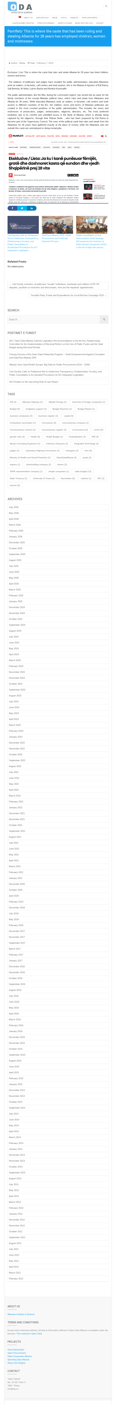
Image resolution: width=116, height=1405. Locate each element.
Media (54, 18)
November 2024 (17, 613)
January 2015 (15, 1084)
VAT (100, 478)
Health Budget (54, 436)
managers (72, 450)
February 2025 (16, 595)
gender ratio (17, 436)
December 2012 (17, 1219)
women (15, 485)
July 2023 (13, 701)
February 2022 (16, 801)
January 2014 (15, 1149)
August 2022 (15, 766)
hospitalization (77, 436)
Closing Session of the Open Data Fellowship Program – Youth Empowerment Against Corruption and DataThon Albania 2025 (57, 356)
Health (35, 436)
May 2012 (14, 1261)
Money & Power (65, 23)
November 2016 (17, 972)
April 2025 (14, 583)
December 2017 (17, 931)
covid (98, 430)
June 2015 (14, 1066)
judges (14, 450)
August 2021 (15, 837)
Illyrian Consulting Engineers (25, 443)
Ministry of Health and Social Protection (30, 457)
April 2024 (14, 654)
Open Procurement (46, 23)
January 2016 (15, 1031)
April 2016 (14, 1013)
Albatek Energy (57, 402)
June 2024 (14, 642)
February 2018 (16, 925)
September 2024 (17, 625)
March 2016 (15, 1019)
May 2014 (14, 1125)
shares (62, 464)
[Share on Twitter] (22, 208)
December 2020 (17, 884)
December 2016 (17, 966)
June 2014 (14, 1119)
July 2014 (13, 1113)
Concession (49, 423)
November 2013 (17, 1160)
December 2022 (17, 742)
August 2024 (15, 630)
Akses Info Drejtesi (84, 23)
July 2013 (13, 1184)
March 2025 (15, 589)
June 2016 (14, 1001)
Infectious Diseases (57, 443)
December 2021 (17, 813)
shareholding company (38, 464)
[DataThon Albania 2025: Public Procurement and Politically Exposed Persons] (57, 225)
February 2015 (16, 1078)
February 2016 (16, 1025)
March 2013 (15, 1202)
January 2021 (15, 878)
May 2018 (14, 919)
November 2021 (17, 819)
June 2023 (14, 707)
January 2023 (15, 736)
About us (28, 18)
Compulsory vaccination (23, 423)
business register (48, 416)
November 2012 (17, 1225)
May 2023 (14, 713)
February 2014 (16, 1143)
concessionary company (75, 423)
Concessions (80, 430)
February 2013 (16, 1208)
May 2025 (14, 577)
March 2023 (15, 725)
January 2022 (15, 807)
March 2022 (15, 795)
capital (69, 416)
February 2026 (16, 530)
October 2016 (15, 978)
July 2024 (13, 636)
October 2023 (15, 683)
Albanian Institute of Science (21, 1314)
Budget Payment (62, 409)
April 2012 (14, 1266)
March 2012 (15, 1272)
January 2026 (15, 536)
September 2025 (17, 554)
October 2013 (15, 1166)
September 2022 (17, 760)
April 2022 (14, 789)
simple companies (58, 471)
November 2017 (17, 937)
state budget (83, 471)
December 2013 (17, 1155)
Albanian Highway (32, 402)
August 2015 (15, 1060)
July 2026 (13, 507)
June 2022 (14, 778)
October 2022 (15, 754)
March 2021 (15, 866)
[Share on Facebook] (12, 208)
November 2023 (17, 678)
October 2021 (15, 825)
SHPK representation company (26, 471)
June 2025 (14, 572)
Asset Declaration (16, 1349)
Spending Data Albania (18, 1359)
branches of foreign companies (88, 402)
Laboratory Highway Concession (42, 450)
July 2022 (13, 772)
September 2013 (17, 1172)
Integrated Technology (86, 443)
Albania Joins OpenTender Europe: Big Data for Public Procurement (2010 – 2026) (49, 364)
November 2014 (17, 1096)
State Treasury (18, 478)
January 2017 (15, 960)
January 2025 (15, 601)
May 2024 (14, 648)
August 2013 (15, 1178)
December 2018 (17, 907)
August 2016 (15, 990)
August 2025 (15, 560)
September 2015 (17, 1054)
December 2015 (17, 1037)
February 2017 (16, 954)
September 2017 (17, 943)
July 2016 (13, 996)
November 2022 (17, 748)
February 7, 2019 (44, 63)
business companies (21, 416)
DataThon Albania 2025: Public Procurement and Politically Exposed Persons (56, 238)
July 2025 (13, 566)
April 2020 (14, 895)
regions (15, 464)
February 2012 (16, 1278)
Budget (15, 409)
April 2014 (14, 1131)
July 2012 (13, 1249)
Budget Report (86, 409)
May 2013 (14, 1190)
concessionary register (54, 430)
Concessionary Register (23, 23)
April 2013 (14, 1196)
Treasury (74, 18)
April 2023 (14, 719)
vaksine (86, 478)
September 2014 (17, 1107)
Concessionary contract (23, 430)
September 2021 (17, 831)
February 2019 (16, 901)
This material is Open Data (29, 1333)
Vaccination (68, 478)
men (88, 450)
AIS (13, 402)
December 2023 (17, 672)
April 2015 (14, 1072)
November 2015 (17, 1043)
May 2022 (14, 784)
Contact (100, 23)
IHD (95, 436)
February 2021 (16, 872)
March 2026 (15, 524)
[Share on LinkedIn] (32, 208)
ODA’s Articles (42, 18)
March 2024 (15, 660)
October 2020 (15, 890)
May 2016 (14, 1007)
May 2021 (14, 854)
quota (87, 457)
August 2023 (15, 695)
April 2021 (14, 860)
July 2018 (13, 913)
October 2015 (15, 1049)
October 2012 (15, 1231)
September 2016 (17, 984)
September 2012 (17, 1237)
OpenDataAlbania (66, 457)
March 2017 (15, 948)
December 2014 (17, 1090)
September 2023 (17, 689)
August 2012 (15, 1243)
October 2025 (15, 548)
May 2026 (14, 513)
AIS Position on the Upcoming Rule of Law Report (33, 382)
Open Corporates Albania (20, 1356)
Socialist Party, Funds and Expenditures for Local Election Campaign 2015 (69, 295)
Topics (64, 18)
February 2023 (16, 731)
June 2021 (14, 848)
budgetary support (36, 409)
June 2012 (14, 1255)
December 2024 (17, 607)
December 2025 (17, 542)
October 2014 (15, 1102)
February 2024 (16, 666)
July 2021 (13, 842)
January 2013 (15, 1213)
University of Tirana (44, 478)
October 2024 (15, 619)
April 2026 (14, 519)
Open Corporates (89, 18)
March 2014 (15, 1137)
